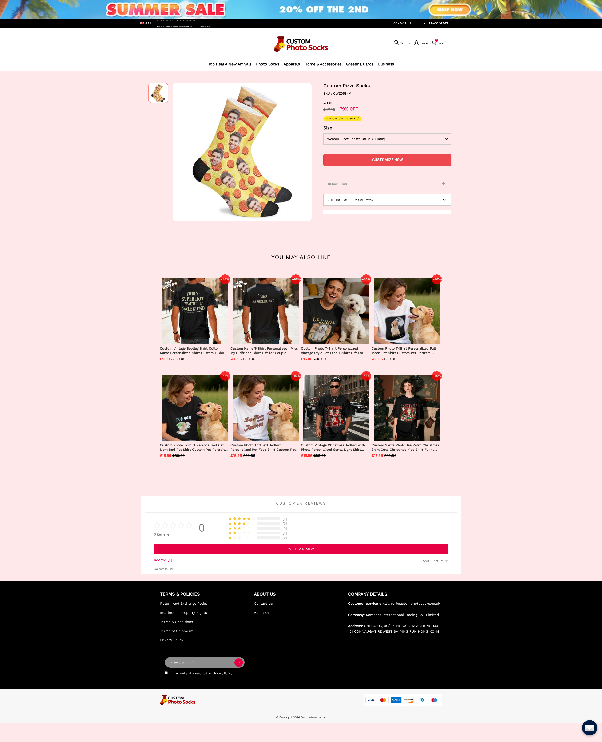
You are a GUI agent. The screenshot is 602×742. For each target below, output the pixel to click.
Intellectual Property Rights (183, 613)
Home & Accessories (323, 64)
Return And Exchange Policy (184, 603)
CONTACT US (402, 23)
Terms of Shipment (176, 631)
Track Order (439, 23)
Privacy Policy (171, 640)
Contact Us (263, 603)
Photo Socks (267, 64)
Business (386, 64)
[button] (180, 152)
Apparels (292, 64)
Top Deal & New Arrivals (229, 64)
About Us (262, 613)
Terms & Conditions (176, 622)
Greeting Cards (359, 64)
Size (327, 127)
